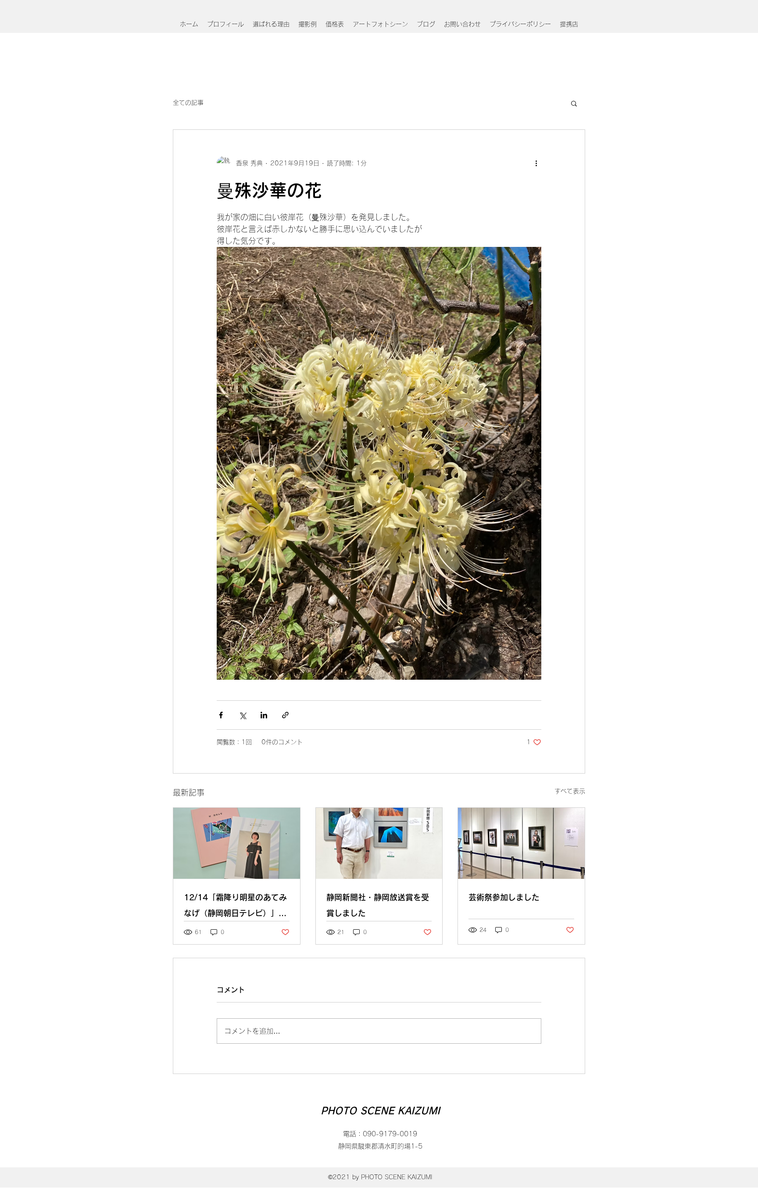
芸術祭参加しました (504, 897)
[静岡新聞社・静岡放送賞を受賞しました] (379, 843)
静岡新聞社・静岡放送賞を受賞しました (377, 905)
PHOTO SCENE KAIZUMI (380, 1111)
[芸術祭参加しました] (521, 843)
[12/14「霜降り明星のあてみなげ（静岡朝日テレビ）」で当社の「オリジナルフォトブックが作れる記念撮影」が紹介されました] (236, 843)
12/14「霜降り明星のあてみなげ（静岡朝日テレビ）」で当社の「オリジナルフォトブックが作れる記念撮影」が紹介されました (235, 907)
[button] (574, 103)
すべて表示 (569, 791)
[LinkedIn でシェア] (264, 715)
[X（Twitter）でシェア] (242, 715)
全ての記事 (188, 103)
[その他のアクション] (536, 163)
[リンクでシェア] (285, 715)
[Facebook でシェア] (221, 715)
